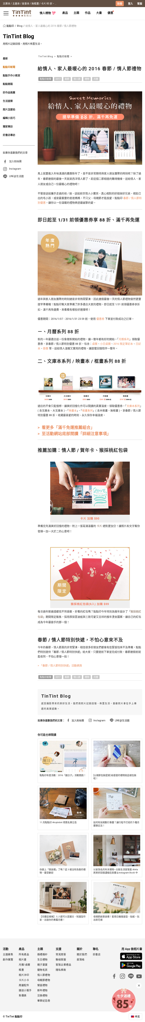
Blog (20, 25)
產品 (65, 13)
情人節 (77, 79)
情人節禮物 (43, 974)
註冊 (119, 3)
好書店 (97, 954)
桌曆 (94, 343)
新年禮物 (42, 990)
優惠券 (100, 318)
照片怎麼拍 (9, 109)
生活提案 (8, 101)
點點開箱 (8, 84)
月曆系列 (124, 339)
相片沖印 (24, 974)
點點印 (10, 25)
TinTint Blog (18, 36)
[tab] (65, 13)
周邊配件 (24, 985)
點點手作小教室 (11, 75)
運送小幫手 (25, 990)
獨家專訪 (8, 126)
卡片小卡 (24, 980)
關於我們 (82, 954)
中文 (137, 1016)
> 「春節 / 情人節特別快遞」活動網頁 (60, 665)
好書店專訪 (9, 135)
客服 (139, 3)
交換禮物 (42, 995)
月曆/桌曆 (24, 964)
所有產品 (24, 954)
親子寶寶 (42, 964)
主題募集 (8, 954)
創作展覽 (8, 959)
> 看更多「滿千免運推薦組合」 (66, 427)
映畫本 (73, 410)
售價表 (23, 995)
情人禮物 (45, 13)
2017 (58, 79)
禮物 (87, 79)
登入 (130, 3)
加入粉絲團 (15, 161)
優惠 (110, 13)
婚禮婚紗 (42, 954)
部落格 (81, 959)
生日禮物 (42, 959)
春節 (67, 79)
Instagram (15, 168)
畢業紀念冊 (43, 1000)
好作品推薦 (9, 92)
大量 (99, 13)
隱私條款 (61, 969)
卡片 (99, 526)
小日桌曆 (105, 343)
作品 (88, 13)
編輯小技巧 (9, 118)
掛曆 (45, 348)
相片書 (23, 959)
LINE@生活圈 (16, 176)
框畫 (21, 969)
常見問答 (61, 954)
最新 (5, 58)
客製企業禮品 (63, 964)
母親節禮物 (43, 980)
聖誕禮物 (42, 985)
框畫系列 (87, 410)
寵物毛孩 (42, 969)
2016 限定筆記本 (123, 343)
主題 (76, 13)
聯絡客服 (61, 959)
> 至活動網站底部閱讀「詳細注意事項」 (74, 433)
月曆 (96, 79)
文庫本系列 (133, 406)
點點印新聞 (9, 67)
